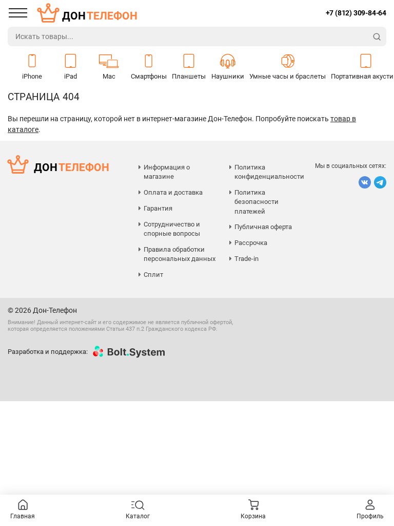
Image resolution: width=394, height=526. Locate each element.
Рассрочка (250, 243)
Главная (22, 516)
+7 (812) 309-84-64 (356, 13)
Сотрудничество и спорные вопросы (172, 228)
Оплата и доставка (173, 192)
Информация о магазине (167, 171)
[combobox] (188, 36)
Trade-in (246, 258)
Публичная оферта (263, 227)
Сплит (153, 274)
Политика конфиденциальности (269, 171)
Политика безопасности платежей (256, 202)
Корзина (253, 516)
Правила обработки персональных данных (179, 254)
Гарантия (158, 208)
